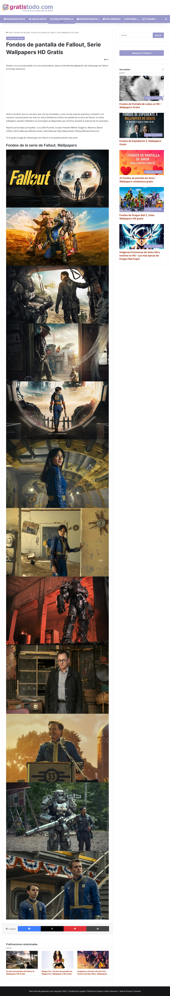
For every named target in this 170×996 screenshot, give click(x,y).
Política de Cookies (95, 991)
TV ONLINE (150, 19)
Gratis (35, 991)
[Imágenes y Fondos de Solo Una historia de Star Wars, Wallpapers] (93, 960)
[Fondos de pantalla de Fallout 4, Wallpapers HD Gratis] (22, 960)
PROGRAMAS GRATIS (15, 19)
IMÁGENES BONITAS (88, 19)
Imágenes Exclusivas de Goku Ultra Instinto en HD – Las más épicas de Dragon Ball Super (139, 255)
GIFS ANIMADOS (112, 19)
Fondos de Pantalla (22, 32)
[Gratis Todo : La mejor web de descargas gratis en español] (27, 7)
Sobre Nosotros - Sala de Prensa (118, 991)
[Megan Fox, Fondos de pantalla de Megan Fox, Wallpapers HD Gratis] (57, 960)
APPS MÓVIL (131, 19)
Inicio (10, 32)
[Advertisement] (57, 92)
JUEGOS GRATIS (38, 19)
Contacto (137, 991)
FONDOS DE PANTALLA (62, 19)
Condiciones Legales (77, 991)
